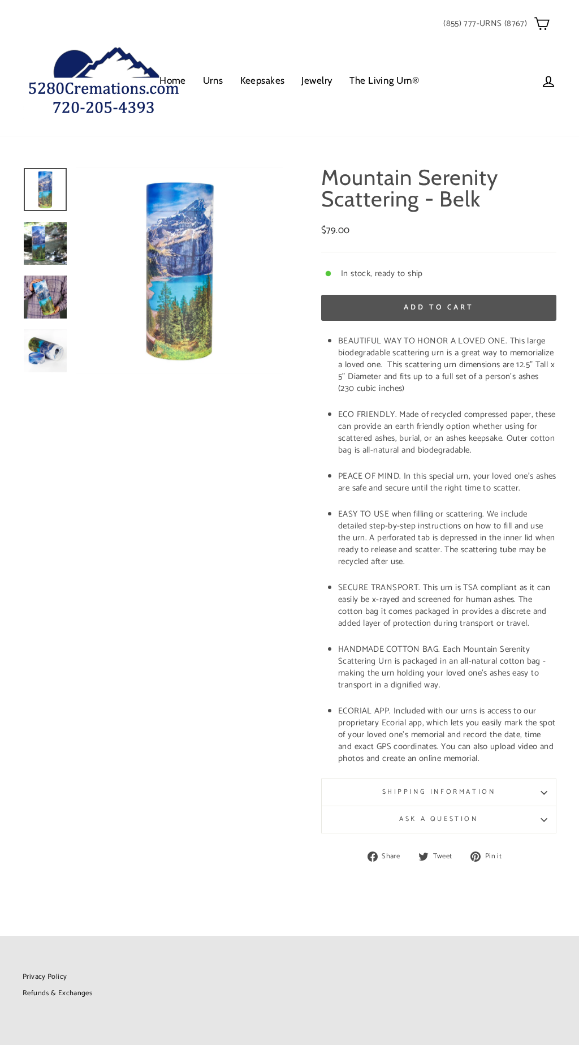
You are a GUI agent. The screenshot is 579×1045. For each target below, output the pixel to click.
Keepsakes (262, 80)
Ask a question (438, 819)
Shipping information (439, 791)
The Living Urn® (384, 80)
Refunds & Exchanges (57, 993)
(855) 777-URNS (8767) (485, 23)
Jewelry (316, 80)
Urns (213, 80)
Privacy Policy (45, 977)
